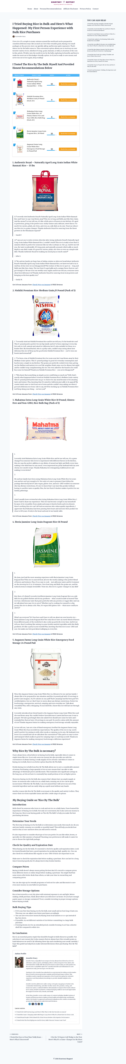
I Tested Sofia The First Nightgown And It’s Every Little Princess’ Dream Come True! (41, 1020)
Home (29, 9)
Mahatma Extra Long (26, 400)
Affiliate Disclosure (70, 9)
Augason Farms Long (26, 640)
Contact (96, 9)
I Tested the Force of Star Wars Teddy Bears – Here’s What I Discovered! (26, 1037)
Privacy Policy (85, 9)
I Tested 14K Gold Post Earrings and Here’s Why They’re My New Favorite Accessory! (41, 1012)
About (36, 9)
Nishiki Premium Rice (26, 290)
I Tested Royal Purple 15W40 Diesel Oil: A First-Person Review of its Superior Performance (43, 1017)
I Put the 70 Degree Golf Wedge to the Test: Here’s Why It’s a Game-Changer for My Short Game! (65, 1038)
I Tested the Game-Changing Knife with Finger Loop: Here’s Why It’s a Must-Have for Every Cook (45, 1014)
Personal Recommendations (51, 9)
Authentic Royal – (24, 162)
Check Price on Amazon (68, 84)
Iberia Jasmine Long (25, 522)
